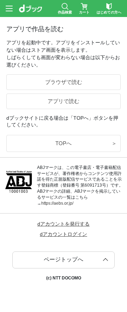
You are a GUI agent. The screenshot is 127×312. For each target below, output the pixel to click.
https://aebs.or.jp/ (57, 203)
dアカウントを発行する (63, 224)
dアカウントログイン (63, 234)
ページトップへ (63, 259)
